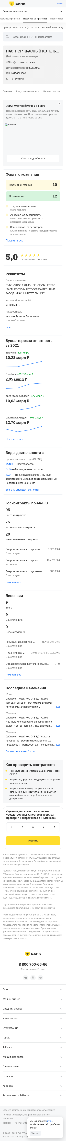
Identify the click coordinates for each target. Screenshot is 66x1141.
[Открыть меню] (5, 4)
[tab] (7, 91)
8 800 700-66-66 (33, 964)
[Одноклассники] (33, 977)
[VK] (25, 977)
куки (49, 1120)
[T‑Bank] (17, 4)
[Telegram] (40, 977)
